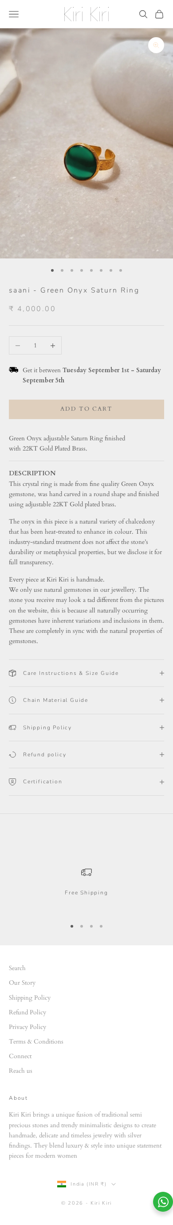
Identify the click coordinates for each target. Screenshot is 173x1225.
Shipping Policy (30, 998)
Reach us (20, 1071)
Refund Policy (27, 1012)
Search (17, 968)
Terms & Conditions (36, 1041)
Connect (20, 1056)
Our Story (22, 982)
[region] (86, 889)
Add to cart (86, 409)
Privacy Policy (27, 1027)
